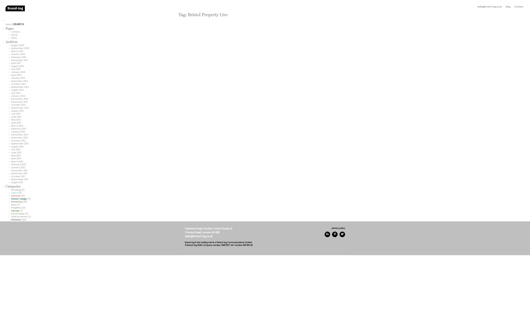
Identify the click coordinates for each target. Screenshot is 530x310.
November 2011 (19, 174)
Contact (518, 7)
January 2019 (18, 54)
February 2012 (18, 165)
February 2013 (18, 129)
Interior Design (19, 199)
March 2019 (17, 51)
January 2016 (18, 72)
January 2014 (18, 96)
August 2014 (17, 90)
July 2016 (16, 69)
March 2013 (17, 126)
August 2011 (17, 183)
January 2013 (18, 132)
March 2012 (17, 162)
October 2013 (18, 105)
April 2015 (16, 75)
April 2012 (16, 159)
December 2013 (19, 99)
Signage (15, 211)
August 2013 (17, 111)
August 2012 (17, 147)
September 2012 (20, 144)
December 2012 (19, 135)
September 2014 (20, 87)
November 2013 (19, 102)
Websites (16, 220)
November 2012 (19, 138)
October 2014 (18, 84)
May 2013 (16, 120)
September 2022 (20, 48)
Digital (14, 193)
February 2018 (18, 57)
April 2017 (16, 63)
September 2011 (19, 179)
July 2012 (15, 150)
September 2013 (20, 108)
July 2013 (15, 114)
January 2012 (18, 168)
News (14, 38)
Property (16, 208)
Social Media (17, 214)
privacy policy (338, 228)
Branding (16, 190)
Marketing (16, 202)
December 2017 (19, 60)
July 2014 (16, 93)
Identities (16, 196)
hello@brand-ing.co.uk (489, 7)
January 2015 (18, 78)
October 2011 (18, 177)
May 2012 (16, 156)
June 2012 (16, 153)
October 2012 (18, 141)
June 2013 (16, 117)
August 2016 (17, 66)
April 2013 (16, 123)
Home (14, 35)
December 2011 (19, 171)
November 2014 (19, 81)
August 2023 (17, 45)
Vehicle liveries (19, 217)
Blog (508, 7)
